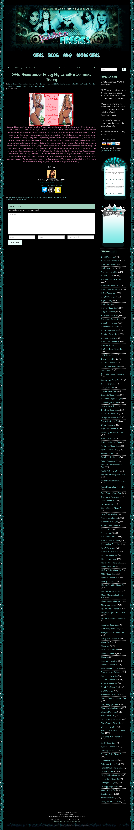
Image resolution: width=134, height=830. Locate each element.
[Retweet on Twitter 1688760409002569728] (110, 193)
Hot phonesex (106, 533)
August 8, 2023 (109, 169)
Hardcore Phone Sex (109, 522)
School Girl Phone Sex (110, 694)
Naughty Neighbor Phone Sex (113, 612)
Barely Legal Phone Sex (110, 289)
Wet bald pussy (107, 794)
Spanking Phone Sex (109, 747)
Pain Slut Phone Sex (109, 625)
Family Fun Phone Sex (110, 446)
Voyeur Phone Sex (108, 790)
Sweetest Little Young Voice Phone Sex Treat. (22, 68)
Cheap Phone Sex (108, 359)
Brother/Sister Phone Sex (111, 349)
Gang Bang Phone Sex (110, 497)
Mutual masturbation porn (111, 601)
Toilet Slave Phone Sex (110, 779)
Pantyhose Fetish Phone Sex (112, 632)
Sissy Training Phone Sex (111, 719)
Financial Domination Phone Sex (112, 466)
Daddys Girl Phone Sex (110, 417)
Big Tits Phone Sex (109, 308)
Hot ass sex (105, 529)
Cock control (106, 370)
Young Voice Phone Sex (110, 801)
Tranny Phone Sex (38, 86)
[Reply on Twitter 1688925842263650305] (106, 179)
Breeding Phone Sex (109, 345)
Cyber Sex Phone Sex (110, 413)
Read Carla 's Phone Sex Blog (51, 185)
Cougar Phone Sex (108, 391)
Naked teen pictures (109, 605)
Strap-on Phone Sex (109, 760)
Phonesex (105, 657)
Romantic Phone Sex (109, 683)
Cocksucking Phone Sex (110, 380)
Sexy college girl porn (109, 704)
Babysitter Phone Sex (110, 285)
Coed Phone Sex (107, 384)
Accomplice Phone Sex (110, 261)
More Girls (88, 55)
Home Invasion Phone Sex (111, 525)
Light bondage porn (108, 559)
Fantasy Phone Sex (108, 450)
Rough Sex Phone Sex (110, 687)
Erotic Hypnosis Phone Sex (112, 432)
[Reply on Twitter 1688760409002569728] (106, 193)
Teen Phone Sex (107, 771)
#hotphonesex (119, 187)
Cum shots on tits (108, 406)
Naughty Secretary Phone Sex (113, 619)
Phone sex (105, 646)
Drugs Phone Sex (108, 425)
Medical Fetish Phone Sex (111, 570)
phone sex (37, 197)
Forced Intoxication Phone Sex (113, 487)
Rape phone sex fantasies (111, 672)
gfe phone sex (14, 197)
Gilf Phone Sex (107, 504)
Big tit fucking (106, 300)
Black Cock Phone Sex (110, 319)
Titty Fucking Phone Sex (111, 775)
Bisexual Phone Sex (19, 84)
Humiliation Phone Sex (110, 540)
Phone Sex (92, 84)
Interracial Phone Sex (109, 551)
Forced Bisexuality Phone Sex (113, 474)
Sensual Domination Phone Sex (113, 698)
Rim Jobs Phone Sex (109, 676)
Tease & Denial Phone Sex (111, 768)
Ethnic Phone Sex (108, 438)
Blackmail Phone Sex (109, 326)
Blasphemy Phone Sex (110, 330)
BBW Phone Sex (108, 293)
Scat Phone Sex (107, 691)
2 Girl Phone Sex (108, 257)
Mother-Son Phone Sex (110, 591)
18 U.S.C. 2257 (61, 821)
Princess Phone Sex (109, 661)
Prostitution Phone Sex (110, 668)
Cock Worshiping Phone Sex (33, 84)
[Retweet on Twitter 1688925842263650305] (110, 179)
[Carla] (51, 174)
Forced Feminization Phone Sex (113, 481)
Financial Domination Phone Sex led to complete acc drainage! (76, 68)
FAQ (67, 55)
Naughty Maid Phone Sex (111, 609)
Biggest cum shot (108, 312)
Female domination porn (110, 457)
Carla (10, 84)
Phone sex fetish (107, 653)
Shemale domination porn (13, 86)
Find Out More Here (110, 150)
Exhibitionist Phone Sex (110, 442)
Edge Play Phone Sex (109, 428)
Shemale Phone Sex (27, 86)
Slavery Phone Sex (108, 727)
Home (55, 821)
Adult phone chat (108, 268)
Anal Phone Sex (107, 275)
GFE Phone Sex (58, 84)
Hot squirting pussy (108, 536)
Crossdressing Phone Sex (111, 399)
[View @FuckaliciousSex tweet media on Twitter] (106, 175)
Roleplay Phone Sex (109, 679)
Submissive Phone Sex (110, 764)
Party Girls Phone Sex (110, 638)
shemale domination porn (50, 197)
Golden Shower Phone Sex (112, 508)
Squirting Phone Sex (109, 750)
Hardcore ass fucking (69, 84)
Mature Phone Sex (108, 566)
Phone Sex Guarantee (71, 821)
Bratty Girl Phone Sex (110, 341)
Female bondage (107, 453)
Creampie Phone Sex (109, 395)
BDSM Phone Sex (108, 297)
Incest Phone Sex (108, 548)
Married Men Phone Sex (110, 563)
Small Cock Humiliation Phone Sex (113, 732)
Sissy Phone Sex (107, 715)
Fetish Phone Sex (48, 84)
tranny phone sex (20, 199)
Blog (53, 55)
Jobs (79, 821)
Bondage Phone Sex (109, 338)
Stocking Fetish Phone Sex (112, 754)
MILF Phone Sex (108, 574)
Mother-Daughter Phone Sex (113, 585)
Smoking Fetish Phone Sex (111, 737)
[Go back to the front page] (67, 28)
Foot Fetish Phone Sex (110, 471)
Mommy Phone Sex (108, 581)
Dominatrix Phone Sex (110, 421)
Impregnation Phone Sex (110, 544)
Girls (38, 55)
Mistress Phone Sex (82, 84)
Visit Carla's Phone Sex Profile (51, 183)
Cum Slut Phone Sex (109, 410)
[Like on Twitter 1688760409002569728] (115, 193)
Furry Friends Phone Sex (111, 493)
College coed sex (107, 387)
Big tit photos (106, 304)
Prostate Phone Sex (109, 664)
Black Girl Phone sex (109, 323)
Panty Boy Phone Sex (110, 628)
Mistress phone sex (26, 197)
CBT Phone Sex (107, 355)
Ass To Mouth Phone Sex (111, 279)
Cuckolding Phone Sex (110, 402)
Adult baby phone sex (109, 264)
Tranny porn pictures (109, 786)
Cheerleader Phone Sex (110, 366)
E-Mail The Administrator (51, 825)
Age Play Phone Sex (109, 272)
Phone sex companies (109, 650)
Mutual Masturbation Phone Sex (112, 596)
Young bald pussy (107, 798)
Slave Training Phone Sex (111, 723)
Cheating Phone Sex (109, 363)
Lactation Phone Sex (109, 555)
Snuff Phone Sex (107, 743)
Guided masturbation (109, 514)
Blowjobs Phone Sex (109, 334)
